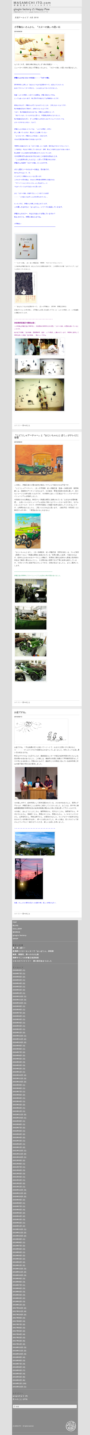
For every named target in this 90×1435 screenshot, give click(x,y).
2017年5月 (17, 1331)
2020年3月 (17, 1219)
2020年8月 (17, 1203)
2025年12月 (18, 996)
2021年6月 (17, 1170)
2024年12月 (18, 1036)
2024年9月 (17, 1046)
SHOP (15, 939)
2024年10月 (18, 1042)
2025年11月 (18, 1000)
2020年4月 (17, 1216)
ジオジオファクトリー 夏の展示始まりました (32, 961)
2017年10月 (18, 1315)
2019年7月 (17, 1246)
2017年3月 (17, 1337)
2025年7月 (17, 1013)
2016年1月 (17, 1383)
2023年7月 (17, 1091)
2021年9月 (17, 1160)
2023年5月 (17, 1098)
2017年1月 (17, 1344)
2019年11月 (18, 1233)
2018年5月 (17, 1292)
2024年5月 (17, 1059)
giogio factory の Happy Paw (32, 9)
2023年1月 (17, 1111)
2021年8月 (17, 1164)
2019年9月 (17, 1239)
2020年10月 (18, 1196)
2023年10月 (18, 1082)
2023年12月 (18, 1075)
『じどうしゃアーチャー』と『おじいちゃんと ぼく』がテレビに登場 (46, 436)
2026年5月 (17, 980)
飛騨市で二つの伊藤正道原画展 (26, 958)
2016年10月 (18, 1354)
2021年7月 (17, 1167)
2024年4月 (17, 1062)
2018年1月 (17, 1305)
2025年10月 (18, 1003)
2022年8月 (17, 1124)
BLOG (15, 925)
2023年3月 (17, 1105)
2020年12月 (18, 1190)
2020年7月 (17, 1206)
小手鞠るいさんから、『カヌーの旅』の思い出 (37, 26)
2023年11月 (18, 1078)
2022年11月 (18, 1114)
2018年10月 (18, 1275)
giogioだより (18, 1396)
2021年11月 (18, 1154)
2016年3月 (17, 1377)
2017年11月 (18, 1311)
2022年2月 (17, 1144)
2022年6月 (17, 1131)
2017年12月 (18, 1308)
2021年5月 (17, 1173)
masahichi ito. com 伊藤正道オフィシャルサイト (37, 4)
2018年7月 (17, 1285)
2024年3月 (17, 1065)
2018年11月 (18, 1272)
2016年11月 (18, 1351)
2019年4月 (17, 1255)
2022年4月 (17, 1137)
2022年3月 (17, 1141)
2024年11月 (18, 1039)
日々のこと (26, 425)
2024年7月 (17, 1052)
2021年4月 (17, 1177)
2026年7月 (17, 973)
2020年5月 (17, 1213)
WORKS (16, 932)
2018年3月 (17, 1298)
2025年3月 (17, 1026)
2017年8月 (17, 1321)
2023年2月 (17, 1108)
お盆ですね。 (20, 712)
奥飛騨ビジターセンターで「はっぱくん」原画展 (33, 951)
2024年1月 (17, 1072)
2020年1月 (17, 1226)
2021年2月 (17, 1183)
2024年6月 (17, 1055)
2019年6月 (17, 1249)
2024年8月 (17, 1049)
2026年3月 (17, 987)
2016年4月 (17, 1374)
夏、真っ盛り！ (19, 948)
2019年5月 (17, 1252)
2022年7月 (17, 1128)
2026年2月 (17, 990)
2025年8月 (17, 1009)
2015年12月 (18, 1387)
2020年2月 (17, 1223)
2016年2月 (17, 1380)
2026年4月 (17, 983)
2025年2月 (17, 1029)
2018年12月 (18, 1269)
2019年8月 (17, 1242)
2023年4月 (17, 1101)
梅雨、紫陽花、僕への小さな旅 (26, 954)
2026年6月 (17, 977)
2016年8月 (17, 1360)
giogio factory (19, 935)
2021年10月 (18, 1157)
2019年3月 (17, 1259)
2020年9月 (17, 1200)
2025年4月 (17, 1023)
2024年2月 (17, 1069)
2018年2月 (17, 1301)
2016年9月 (17, 1357)
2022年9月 (17, 1121)
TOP (15, 922)
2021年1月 (17, 1187)
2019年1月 (17, 1265)
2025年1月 (17, 1032)
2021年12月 (18, 1151)
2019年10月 (18, 1236)
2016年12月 (18, 1347)
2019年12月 (18, 1229)
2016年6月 (17, 1367)
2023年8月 (17, 1088)
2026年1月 (17, 993)
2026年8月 (17, 970)
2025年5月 (17, 1019)
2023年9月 (17, 1085)
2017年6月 (17, 1328)
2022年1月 (17, 1147)
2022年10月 (18, 1118)
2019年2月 (17, 1262)
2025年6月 (17, 1016)
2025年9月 (17, 1006)
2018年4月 (17, 1295)
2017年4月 (17, 1334)
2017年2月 (17, 1341)
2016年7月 (17, 1364)
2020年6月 (17, 1210)
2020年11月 (18, 1193)
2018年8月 (17, 1282)
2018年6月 (17, 1288)
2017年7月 (17, 1324)
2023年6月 (17, 1095)
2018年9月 (17, 1278)
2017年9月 (17, 1318)
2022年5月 (17, 1134)
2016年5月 (17, 1370)
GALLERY (17, 929)
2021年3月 (17, 1180)
